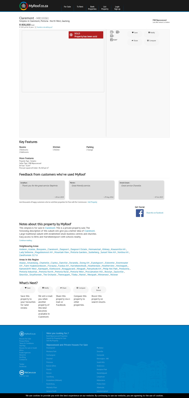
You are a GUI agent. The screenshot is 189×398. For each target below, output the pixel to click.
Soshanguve (50, 355)
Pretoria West (77, 271)
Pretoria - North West (51, 21)
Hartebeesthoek (78, 265)
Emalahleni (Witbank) (54, 380)
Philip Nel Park (110, 268)
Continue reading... (26, 240)
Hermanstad (95, 249)
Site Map (22, 346)
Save (136, 33)
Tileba (74, 274)
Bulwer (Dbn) (51, 366)
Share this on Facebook (154, 213)
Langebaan (101, 377)
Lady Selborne (26, 252)
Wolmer (114, 274)
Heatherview (108, 265)
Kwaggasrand (68, 268)
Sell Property (92, 202)
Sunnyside (100, 355)
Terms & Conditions (26, 343)
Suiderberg (94, 252)
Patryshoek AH (94, 268)
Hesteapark (121, 265)
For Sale (67, 6)
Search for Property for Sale (56, 338)
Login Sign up (117, 7)
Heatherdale (94, 265)
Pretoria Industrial (28, 271)
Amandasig (32, 262)
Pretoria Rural (62, 271)
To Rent (80, 6)
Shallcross (100, 366)
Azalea (31, 249)
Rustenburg (50, 384)
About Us (22, 355)
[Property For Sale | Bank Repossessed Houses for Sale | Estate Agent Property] (34, 5)
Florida (48, 369)
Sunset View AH (108, 252)
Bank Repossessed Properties (57, 336)
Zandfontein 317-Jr (28, 255)
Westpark (91, 274)
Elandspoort (97, 262)
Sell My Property (52, 341)
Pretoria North (46, 271)
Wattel (82, 274)
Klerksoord (54, 268)
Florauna (52, 265)
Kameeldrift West (28, 268)
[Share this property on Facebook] (140, 213)
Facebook (22, 366)
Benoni (49, 373)
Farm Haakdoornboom (35, 265)
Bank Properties (92, 7)
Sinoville (23, 274)
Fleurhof (49, 359)
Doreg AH (84, 262)
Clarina (54, 262)
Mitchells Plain (51, 387)
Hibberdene (101, 380)
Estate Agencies (25, 353)
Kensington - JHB (103, 359)
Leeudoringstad (102, 391)
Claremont (35, 21)
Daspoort (64, 249)
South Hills (101, 362)
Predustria (124, 268)
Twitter (21, 364)
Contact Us (23, 359)
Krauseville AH (118, 249)
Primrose (49, 362)
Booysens (41, 249)
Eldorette (109, 262)
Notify (152, 33)
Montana (100, 348)
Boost (98, 290)
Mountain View (61, 252)
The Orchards (49, 274)
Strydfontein (35, 274)
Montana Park (51, 351)
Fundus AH (63, 265)
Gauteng (66, 21)
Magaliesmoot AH (44, 252)
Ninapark (81, 268)
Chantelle (44, 262)
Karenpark (43, 268)
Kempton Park (102, 369)
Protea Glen (101, 384)
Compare (152, 41)
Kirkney (105, 249)
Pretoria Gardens (78, 252)
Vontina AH (123, 252)
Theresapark (64, 274)
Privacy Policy (24, 341)
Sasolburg (50, 377)
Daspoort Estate (79, 249)
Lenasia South (51, 391)
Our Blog (22, 357)
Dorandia (73, 262)
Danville (63, 262)
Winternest (103, 274)
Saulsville (118, 271)
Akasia (22, 262)
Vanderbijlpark (102, 373)
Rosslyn (108, 271)
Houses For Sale (25, 339)
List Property (104, 7)
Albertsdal (100, 387)
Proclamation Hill (94, 271)
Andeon (23, 249)
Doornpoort (50, 348)
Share (135, 41)
